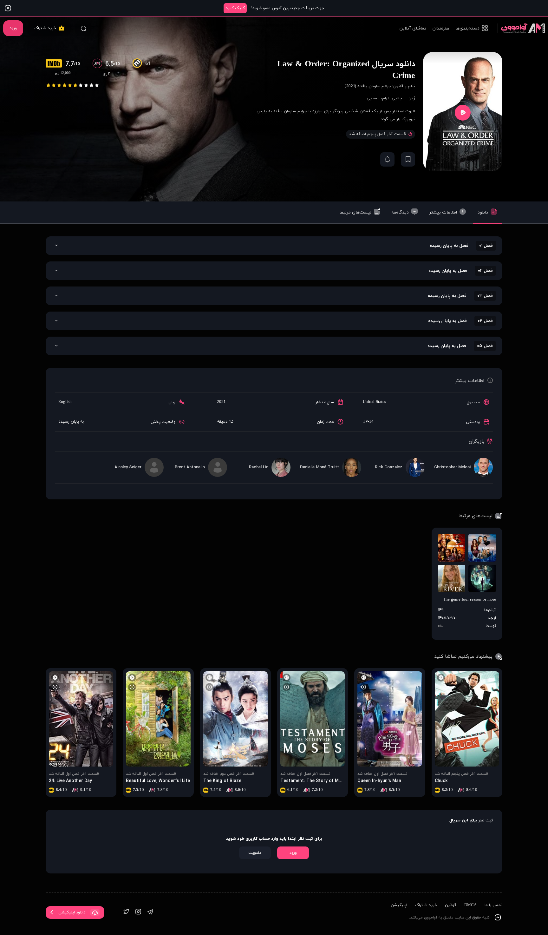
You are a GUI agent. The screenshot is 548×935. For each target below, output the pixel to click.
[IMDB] (55, 64)
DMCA (470, 905)
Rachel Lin (258, 467)
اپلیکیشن (399, 905)
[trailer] (462, 112)
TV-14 (368, 422)
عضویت (255, 853)
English (65, 402)
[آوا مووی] (521, 28)
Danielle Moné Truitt (319, 467)
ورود (13, 28)
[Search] (83, 28)
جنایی (397, 98)
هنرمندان (441, 28)
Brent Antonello (190, 467)
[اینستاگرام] (138, 912)
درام (385, 98)
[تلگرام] (150, 912)
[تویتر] (126, 912)
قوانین (450, 905)
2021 (221, 402)
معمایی (373, 98)
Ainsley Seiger (127, 467)
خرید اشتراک (45, 28)
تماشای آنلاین (413, 28)
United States (374, 402)
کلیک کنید (235, 8)
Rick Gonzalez (388, 467)
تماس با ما (493, 905)
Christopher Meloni (452, 467)
